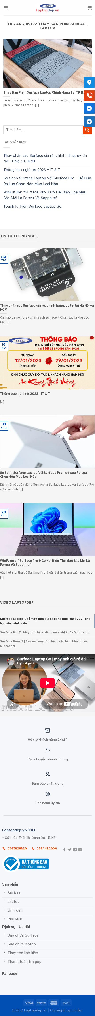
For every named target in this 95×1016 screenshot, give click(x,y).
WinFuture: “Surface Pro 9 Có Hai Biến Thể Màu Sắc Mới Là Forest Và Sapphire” (44, 195)
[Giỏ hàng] (89, 8)
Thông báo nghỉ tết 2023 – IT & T (31, 170)
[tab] (47, 621)
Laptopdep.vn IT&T (19, 830)
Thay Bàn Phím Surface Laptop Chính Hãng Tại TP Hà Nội (47, 92)
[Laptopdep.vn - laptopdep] (47, 7)
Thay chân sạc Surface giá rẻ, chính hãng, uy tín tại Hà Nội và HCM (45, 158)
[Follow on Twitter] (69, 850)
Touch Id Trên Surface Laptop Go (32, 206)
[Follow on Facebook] (64, 850)
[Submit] (87, 130)
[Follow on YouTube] (80, 850)
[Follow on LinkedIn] (75, 850)
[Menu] (6, 7)
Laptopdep (74, 1010)
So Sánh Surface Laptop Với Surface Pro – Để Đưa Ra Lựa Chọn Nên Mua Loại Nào (47, 181)
